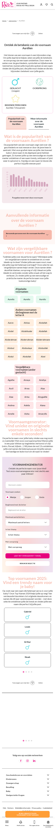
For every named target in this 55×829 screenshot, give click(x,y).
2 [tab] (26, 672)
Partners (10, 808)
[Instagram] (27, 761)
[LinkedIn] (34, 761)
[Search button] (52, 4)
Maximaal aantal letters (15, 517)
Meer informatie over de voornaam (39, 122)
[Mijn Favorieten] (47, 4)
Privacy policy (36, 808)
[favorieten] (32, 33)
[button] (7, 823)
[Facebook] (21, 761)
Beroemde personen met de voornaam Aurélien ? (25, 234)
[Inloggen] (41, 4)
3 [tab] (29, 672)
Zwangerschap (12, 783)
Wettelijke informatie (22, 808)
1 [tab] (23, 672)
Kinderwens (11, 779)
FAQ (4, 808)
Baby (8, 791)
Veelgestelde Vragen (15, 795)
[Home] (18, 4)
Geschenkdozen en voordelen (19, 775)
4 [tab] (31, 672)
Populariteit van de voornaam (16, 121)
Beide (42, 497)
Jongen (28, 497)
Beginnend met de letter (15, 505)
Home (4, 21)
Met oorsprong (11, 542)
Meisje (13, 497)
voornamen (13, 21)
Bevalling (10, 787)
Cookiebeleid (47, 808)
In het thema (10, 529)
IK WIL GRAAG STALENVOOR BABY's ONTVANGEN (27, 814)
